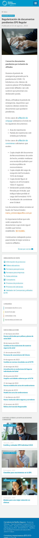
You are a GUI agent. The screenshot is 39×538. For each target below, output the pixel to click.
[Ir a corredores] (9, 2)
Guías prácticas (11, 276)
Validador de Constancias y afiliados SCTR (18, 291)
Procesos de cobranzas (14, 287)
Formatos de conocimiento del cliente (17, 355)
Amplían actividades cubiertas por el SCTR (18, 378)
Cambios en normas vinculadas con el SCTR (18, 362)
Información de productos (15, 262)
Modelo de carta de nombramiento (16, 393)
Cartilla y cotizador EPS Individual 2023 (18, 445)
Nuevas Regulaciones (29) (13, 320)
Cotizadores (10, 280)
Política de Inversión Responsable (15, 407)
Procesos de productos (14, 283)
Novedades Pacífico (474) (13, 308)
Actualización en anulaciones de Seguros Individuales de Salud (18, 370)
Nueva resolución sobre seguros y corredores (19, 400)
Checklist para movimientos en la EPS (17, 473)
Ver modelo (20, 231)
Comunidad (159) (10, 316)
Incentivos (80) (10, 312)
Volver (5, 12)
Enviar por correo (24, 249)
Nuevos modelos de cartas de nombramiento (19, 385)
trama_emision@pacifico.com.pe (19, 213)
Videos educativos (13, 265)
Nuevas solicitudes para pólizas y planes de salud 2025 (18, 337)
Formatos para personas (15, 269)
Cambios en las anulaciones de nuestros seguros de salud (17, 347)
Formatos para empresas (15, 272)
